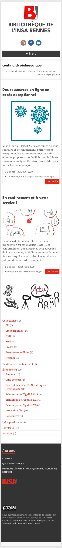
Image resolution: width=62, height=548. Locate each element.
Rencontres (12, 416)
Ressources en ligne (44, 176)
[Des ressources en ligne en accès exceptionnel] (31, 103)
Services (7, 433)
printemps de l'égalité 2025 (22, 399)
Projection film (14, 410)
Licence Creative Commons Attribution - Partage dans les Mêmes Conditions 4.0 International (28, 520)
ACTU (55, 71)
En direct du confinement (17, 364)
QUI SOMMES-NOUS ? (13, 464)
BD (7, 325)
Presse (9, 347)
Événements (9, 369)
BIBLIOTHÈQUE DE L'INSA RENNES (34, 71)
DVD (8, 336)
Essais (9, 341)
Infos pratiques (26, 176)
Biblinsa (11, 171)
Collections (12, 176)
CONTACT (7, 459)
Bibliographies (14, 330)
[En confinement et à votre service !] (30, 211)
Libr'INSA (8, 428)
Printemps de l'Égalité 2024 (22, 394)
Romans (10, 357)
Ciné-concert (13, 379)
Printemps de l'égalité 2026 (22, 405)
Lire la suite (52, 181)
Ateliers (10, 374)
